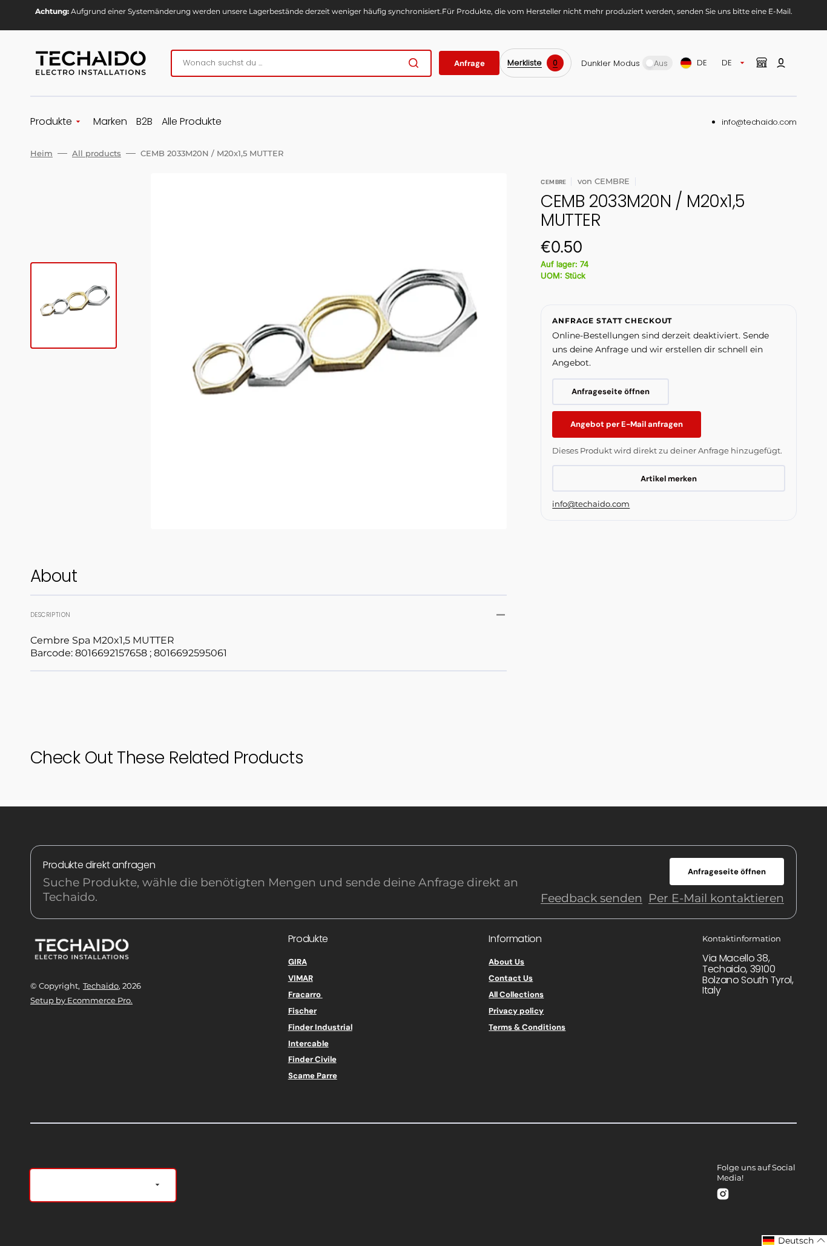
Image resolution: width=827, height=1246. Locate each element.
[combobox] (301, 63)
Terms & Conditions (527, 1027)
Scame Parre (312, 1075)
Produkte (51, 122)
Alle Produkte (192, 122)
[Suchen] (416, 63)
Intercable (308, 1043)
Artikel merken (669, 478)
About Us (506, 962)
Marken (110, 122)
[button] (781, 63)
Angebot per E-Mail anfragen (626, 424)
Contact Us (511, 978)
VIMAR (300, 978)
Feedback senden (591, 898)
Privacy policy (516, 1011)
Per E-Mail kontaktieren (716, 898)
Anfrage (469, 63)
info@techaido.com (759, 122)
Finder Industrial (320, 1027)
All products (96, 153)
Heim (41, 153)
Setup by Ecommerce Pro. (81, 1000)
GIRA (297, 962)
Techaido (101, 986)
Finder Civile (312, 1059)
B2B (144, 122)
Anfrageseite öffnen (611, 391)
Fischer (302, 1011)
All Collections (516, 994)
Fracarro (305, 994)
